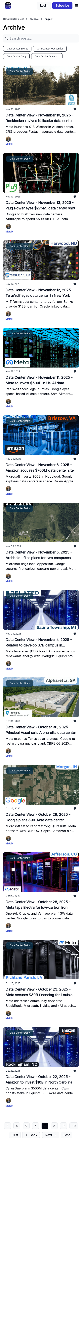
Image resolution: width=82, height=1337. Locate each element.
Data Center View (13, 19)
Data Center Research (47, 56)
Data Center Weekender (49, 48)
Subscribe (62, 5)
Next (48, 1135)
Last (66, 1135)
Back (33, 1135)
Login (43, 5)
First (15, 1135)
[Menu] (76, 5)
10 (74, 1126)
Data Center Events (17, 48)
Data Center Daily (16, 56)
